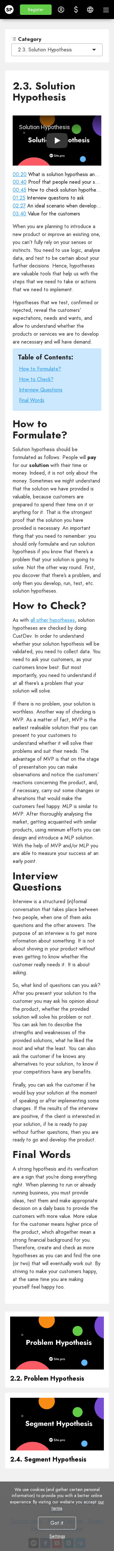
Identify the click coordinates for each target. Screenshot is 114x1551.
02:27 (19, 205)
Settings (57, 1536)
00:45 (19, 190)
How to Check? (36, 379)
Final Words (31, 400)
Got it (57, 1523)
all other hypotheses (52, 620)
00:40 (20, 182)
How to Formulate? (40, 368)
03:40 (19, 213)
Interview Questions (40, 389)
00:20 (20, 174)
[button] (36, 9)
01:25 (19, 197)
